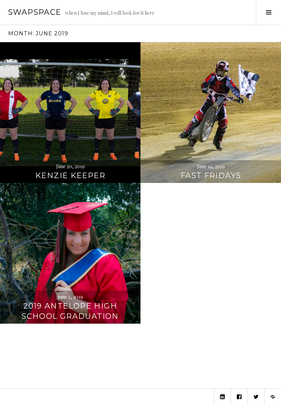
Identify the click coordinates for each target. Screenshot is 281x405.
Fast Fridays (211, 175)
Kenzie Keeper (70, 175)
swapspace (34, 12)
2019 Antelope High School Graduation (70, 311)
